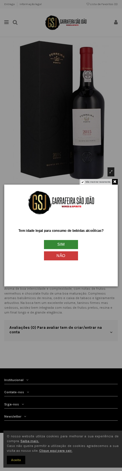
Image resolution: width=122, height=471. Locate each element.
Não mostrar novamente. (98, 182)
